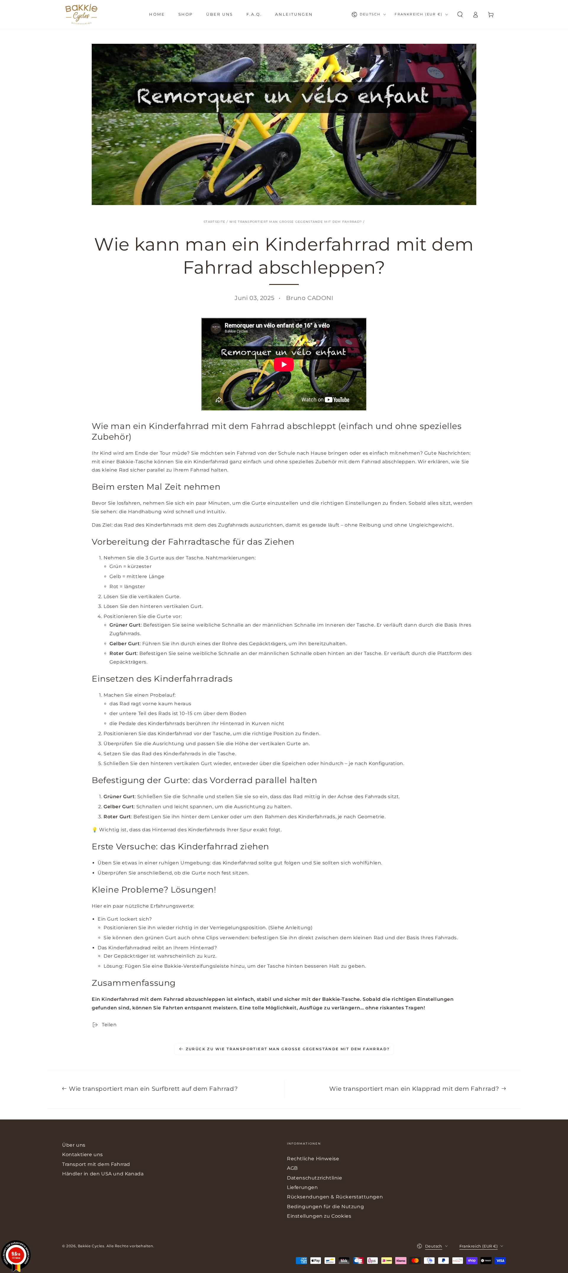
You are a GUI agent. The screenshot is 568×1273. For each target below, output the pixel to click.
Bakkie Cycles (91, 1246)
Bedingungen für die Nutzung (325, 1206)
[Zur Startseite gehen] (81, 14)
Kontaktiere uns (82, 1154)
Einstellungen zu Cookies (319, 1216)
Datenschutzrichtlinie (314, 1178)
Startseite (214, 222)
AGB (292, 1168)
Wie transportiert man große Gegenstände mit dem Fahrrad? (295, 222)
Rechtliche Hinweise (313, 1158)
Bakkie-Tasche (134, 461)
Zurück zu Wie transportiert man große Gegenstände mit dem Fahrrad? (288, 1049)
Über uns (73, 1145)
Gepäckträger (131, 956)
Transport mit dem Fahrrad (96, 1164)
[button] (460, 14)
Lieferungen (302, 1187)
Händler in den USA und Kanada (102, 1174)
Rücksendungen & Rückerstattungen (335, 1197)
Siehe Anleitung (290, 927)
